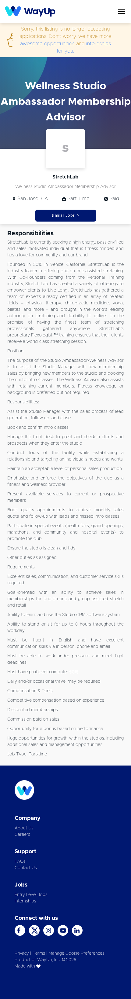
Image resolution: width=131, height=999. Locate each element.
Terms (39, 953)
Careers (22, 834)
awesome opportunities (47, 43)
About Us (24, 828)
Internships (25, 901)
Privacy (22, 953)
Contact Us (26, 868)
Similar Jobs (63, 215)
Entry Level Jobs (31, 895)
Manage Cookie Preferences (76, 953)
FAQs (20, 861)
